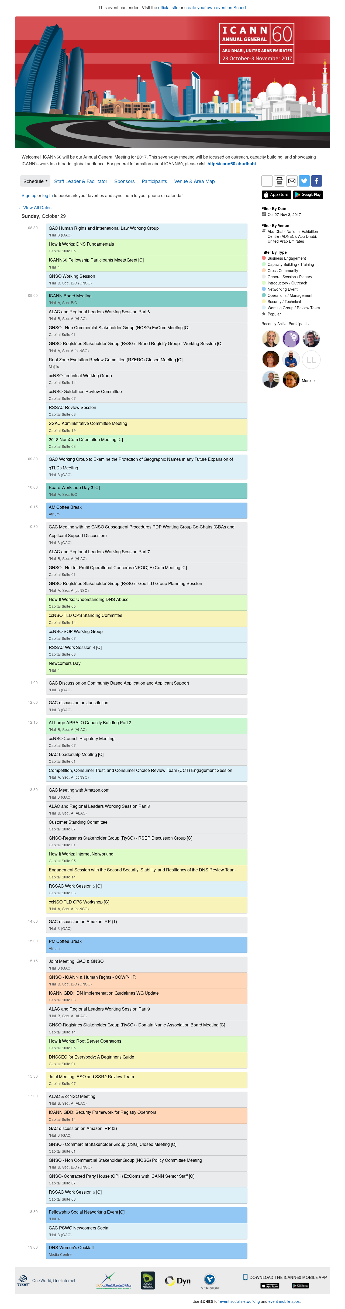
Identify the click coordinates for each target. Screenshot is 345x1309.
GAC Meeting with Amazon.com (79, 793)
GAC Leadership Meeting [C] (76, 757)
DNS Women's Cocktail (71, 1250)
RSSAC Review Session (72, 410)
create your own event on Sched (215, 7)
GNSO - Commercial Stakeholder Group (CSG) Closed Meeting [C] (112, 1147)
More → (309, 380)
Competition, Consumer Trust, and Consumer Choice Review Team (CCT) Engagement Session (140, 773)
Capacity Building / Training (291, 264)
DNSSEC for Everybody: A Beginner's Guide (91, 1060)
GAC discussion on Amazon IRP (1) (83, 924)
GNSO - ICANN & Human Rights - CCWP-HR (92, 980)
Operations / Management (290, 295)
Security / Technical (284, 301)
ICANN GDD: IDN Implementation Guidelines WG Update (104, 996)
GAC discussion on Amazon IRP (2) (83, 1131)
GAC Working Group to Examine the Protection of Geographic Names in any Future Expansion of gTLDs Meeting (141, 466)
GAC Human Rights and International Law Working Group (104, 231)
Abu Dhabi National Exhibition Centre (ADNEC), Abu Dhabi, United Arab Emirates (293, 236)
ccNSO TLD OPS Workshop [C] (79, 905)
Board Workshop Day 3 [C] (74, 490)
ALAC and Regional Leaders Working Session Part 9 (99, 1012)
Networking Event (283, 289)
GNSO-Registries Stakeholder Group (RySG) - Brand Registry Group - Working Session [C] (135, 346)
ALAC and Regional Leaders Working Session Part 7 (99, 554)
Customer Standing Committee (78, 825)
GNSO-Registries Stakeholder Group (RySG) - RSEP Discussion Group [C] (120, 841)
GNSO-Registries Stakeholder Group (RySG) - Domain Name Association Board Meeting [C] (137, 1028)
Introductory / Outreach (287, 282)
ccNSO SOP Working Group (76, 634)
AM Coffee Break (65, 510)
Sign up (29, 195)
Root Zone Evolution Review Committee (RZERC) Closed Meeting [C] (115, 362)
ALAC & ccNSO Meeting (72, 1099)
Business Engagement (287, 258)
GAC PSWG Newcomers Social (79, 1231)
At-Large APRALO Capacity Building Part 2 (90, 725)
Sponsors (124, 180)
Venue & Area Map (194, 180)
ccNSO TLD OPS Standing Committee (85, 618)
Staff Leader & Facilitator (80, 180)
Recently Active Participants (285, 323)
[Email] (292, 181)
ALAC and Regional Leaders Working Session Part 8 (99, 809)
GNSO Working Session (72, 279)
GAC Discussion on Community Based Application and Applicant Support (119, 686)
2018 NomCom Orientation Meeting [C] (86, 442)
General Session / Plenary (290, 276)
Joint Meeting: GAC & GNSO (76, 964)
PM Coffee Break (65, 944)
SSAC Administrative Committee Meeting (88, 426)
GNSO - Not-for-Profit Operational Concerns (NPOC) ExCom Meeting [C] (118, 570)
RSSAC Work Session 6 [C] (75, 1195)
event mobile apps (284, 1301)
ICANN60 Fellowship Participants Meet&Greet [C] (96, 263)
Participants (154, 180)
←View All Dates (35, 207)
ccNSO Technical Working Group (80, 378)
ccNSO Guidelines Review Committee (85, 394)
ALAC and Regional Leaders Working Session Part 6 (99, 314)
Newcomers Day (65, 666)
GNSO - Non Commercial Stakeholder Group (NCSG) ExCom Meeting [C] (119, 330)
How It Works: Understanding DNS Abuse (89, 602)
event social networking (240, 1301)
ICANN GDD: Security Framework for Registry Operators (102, 1115)
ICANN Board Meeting (70, 299)
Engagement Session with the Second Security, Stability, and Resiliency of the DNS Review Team (142, 873)
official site (168, 7)
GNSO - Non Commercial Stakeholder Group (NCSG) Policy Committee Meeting (125, 1163)
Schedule (33, 180)
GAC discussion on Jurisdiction (78, 705)
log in (47, 195)
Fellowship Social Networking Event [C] (87, 1215)
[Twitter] (304, 181)
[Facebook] (316, 181)
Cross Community (283, 270)
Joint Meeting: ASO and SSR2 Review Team (91, 1079)
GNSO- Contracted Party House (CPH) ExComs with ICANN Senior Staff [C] (121, 1179)
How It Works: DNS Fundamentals (81, 247)
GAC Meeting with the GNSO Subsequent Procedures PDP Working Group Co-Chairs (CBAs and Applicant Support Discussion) (141, 534)
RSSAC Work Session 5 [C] (75, 889)
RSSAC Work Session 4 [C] (75, 650)
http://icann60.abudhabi (232, 163)
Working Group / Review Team (294, 307)
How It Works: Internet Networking (81, 857)
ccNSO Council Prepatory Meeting (82, 741)
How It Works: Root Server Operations (85, 1044)
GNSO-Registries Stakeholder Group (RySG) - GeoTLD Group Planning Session (125, 586)
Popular (274, 313)
